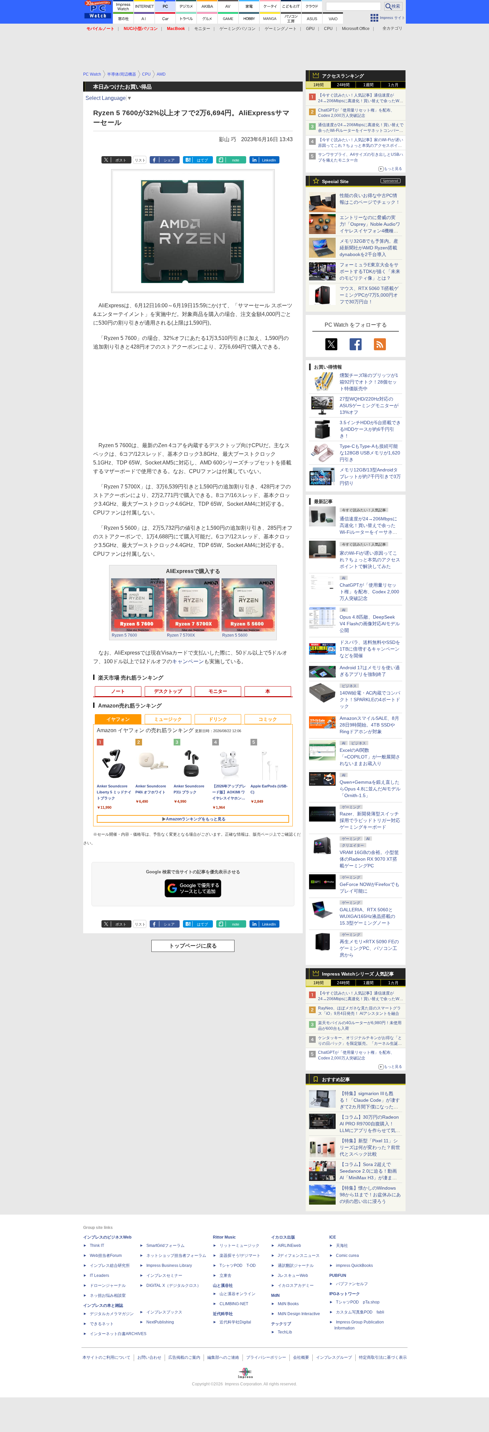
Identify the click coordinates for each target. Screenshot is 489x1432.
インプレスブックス (164, 1312)
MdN (275, 1295)
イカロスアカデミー (296, 1285)
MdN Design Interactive (299, 1313)
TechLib (285, 1332)
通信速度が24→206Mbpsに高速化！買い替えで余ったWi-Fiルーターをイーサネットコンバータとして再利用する (361, 131)
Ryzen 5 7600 (124, 635)
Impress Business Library (169, 1265)
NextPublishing (160, 1322)
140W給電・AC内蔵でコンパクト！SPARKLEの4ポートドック (370, 699)
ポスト (120, 160)
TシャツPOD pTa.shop (358, 1302)
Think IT (97, 1245)
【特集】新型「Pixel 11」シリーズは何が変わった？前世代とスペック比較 (370, 1147)
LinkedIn (269, 160)
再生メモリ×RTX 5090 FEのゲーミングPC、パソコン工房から (369, 948)
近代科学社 (223, 1313)
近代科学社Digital (235, 1322)
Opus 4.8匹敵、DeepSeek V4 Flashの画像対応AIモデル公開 (370, 623)
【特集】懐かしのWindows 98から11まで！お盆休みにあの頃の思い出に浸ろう (370, 1194)
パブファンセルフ (352, 1284)
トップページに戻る (193, 946)
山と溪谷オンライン (237, 1293)
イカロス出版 (283, 1237)
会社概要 (301, 1357)
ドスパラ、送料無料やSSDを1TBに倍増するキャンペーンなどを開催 (370, 649)
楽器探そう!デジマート (240, 1255)
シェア (169, 160)
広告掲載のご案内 (184, 1357)
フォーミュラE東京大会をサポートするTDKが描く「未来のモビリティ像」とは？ (370, 271)
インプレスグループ (334, 1357)
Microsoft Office (356, 28)
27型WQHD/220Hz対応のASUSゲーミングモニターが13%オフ (369, 405)
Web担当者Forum (106, 1255)
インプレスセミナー (164, 1275)
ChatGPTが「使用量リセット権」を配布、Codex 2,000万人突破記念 (369, 591)
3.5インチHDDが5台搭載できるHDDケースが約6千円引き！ (370, 429)
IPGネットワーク (344, 1293)
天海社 (342, 1245)
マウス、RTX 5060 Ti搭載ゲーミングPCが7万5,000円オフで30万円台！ (369, 295)
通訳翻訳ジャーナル (296, 1265)
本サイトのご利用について (106, 1357)
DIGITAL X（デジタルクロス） (173, 1285)
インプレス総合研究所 (110, 1265)
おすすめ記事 (336, 1079)
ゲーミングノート (281, 28)
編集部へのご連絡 (223, 1357)
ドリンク (218, 719)
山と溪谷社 (223, 1285)
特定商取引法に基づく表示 (383, 1357)
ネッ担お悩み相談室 (108, 1295)
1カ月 (393, 85)
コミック (267, 719)
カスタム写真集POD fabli (360, 1312)
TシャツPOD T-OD (238, 1265)
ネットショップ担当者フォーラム (176, 1255)
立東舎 (226, 1275)
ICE (332, 1237)
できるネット (102, 1323)
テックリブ (281, 1323)
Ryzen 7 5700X (181, 635)
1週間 (368, 85)
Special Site (335, 181)
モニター (202, 28)
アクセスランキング (343, 76)
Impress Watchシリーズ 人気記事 (358, 974)
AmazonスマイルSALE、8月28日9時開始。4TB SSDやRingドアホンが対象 (369, 725)
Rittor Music (224, 1237)
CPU (328, 28)
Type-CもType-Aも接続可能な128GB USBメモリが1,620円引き (370, 452)
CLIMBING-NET (234, 1303)
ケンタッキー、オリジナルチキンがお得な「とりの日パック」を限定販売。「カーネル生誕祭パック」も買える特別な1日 (360, 1043)
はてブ (202, 160)
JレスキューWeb (293, 1275)
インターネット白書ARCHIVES (118, 1333)
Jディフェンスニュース (299, 1255)
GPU (310, 28)
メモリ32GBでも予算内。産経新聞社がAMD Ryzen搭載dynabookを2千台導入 (369, 247)
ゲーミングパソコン (237, 28)
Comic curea (347, 1255)
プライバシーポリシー (266, 1357)
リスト (140, 160)
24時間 (343, 85)
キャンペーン (188, 661)
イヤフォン (118, 719)
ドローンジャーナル (108, 1285)
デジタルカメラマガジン (112, 1313)
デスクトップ (168, 691)
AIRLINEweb (289, 1245)
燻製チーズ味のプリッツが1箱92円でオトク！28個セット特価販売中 (369, 382)
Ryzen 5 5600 (234, 635)
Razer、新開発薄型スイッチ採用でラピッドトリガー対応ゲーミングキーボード (370, 820)
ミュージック (168, 719)
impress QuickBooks (354, 1265)
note (235, 160)
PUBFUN (337, 1275)
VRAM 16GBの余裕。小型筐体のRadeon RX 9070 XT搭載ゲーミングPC (369, 859)
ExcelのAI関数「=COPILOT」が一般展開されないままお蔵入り (370, 756)
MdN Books (288, 1303)
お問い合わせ (149, 1357)
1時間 (318, 85)
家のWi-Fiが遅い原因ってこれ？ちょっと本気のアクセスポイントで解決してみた (370, 559)
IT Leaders (99, 1275)
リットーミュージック (239, 1245)
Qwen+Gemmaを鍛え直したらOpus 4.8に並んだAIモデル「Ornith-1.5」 (370, 788)
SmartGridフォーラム (165, 1245)
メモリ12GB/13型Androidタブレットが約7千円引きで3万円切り (370, 476)
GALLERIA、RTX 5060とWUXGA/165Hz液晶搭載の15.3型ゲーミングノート (367, 916)
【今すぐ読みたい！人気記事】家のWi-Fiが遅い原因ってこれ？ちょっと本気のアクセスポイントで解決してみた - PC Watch (360, 145)
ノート (118, 691)
